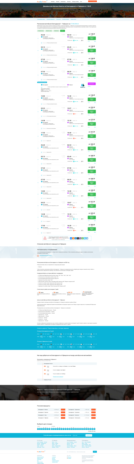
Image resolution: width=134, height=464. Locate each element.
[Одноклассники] (73, 238)
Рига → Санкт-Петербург (86, 442)
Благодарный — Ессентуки (74, 415)
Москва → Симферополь (41, 443)
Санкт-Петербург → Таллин (72, 442)
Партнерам (53, 459)
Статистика (58, 19)
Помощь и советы (75, 1)
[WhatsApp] (82, 238)
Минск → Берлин (55, 443)
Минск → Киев (84, 443)
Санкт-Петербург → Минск (71, 445)
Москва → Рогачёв (70, 443)
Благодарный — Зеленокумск (74, 417)
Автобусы (53, 1)
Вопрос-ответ (73, 19)
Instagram (69, 458)
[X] (78, 238)
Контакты (69, 1)
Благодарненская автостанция (46, 255)
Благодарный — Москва (43, 409)
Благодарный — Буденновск (74, 409)
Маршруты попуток (40, 458)
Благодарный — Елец (42, 415)
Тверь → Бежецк (40, 445)
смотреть (63, 409)
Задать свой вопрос (44, 395)
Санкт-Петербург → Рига (86, 444)
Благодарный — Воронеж (43, 412)
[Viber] (80, 238)
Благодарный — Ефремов (43, 417)
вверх (95, 451)
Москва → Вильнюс (85, 447)
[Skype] (85, 238)
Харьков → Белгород (71, 447)
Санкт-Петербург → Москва (42, 442)
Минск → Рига (54, 442)
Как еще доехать (65, 19)
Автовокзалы (63, 1)
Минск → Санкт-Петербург (86, 445)
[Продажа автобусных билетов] (42, 1)
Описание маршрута (50, 19)
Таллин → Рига (54, 444)
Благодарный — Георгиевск (74, 412)
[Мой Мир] (76, 238)
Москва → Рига (69, 444)
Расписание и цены (41, 19)
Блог (81, 1)
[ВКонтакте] (71, 238)
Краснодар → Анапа (40, 447)
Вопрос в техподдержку (92, 1)
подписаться (89, 435)
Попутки (57, 1)
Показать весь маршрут (58, 376)
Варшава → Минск (55, 447)
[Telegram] (87, 238)
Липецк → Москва (40, 444)
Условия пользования (55, 460)
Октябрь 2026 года (91, 431)
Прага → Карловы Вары (56, 445)
